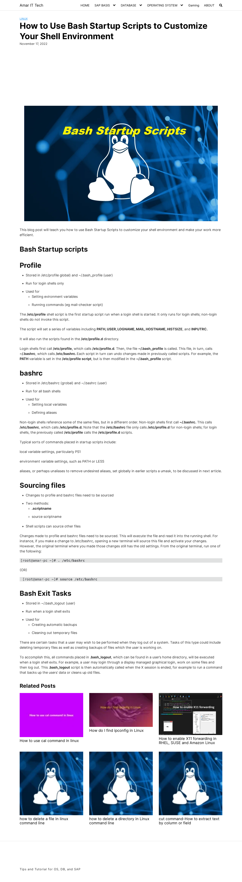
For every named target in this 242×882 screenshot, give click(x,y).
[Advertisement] (121, 77)
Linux (24, 18)
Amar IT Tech (31, 5)
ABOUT (209, 5)
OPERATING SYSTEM (162, 5)
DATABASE (128, 5)
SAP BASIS (102, 5)
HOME (85, 5)
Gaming (193, 5)
